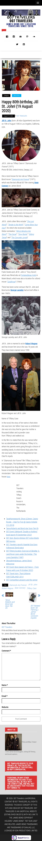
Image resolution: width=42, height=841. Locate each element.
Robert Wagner (31, 343)
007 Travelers (21, 20)
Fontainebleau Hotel (28, 275)
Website (5, 707)
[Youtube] (24, 44)
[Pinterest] (27, 36)
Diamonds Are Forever (20, 179)
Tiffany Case (31, 588)
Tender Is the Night (15, 224)
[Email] (21, 36)
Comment (6, 651)
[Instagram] (14, 36)
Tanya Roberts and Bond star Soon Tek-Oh (10, 604)
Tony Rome (22, 234)
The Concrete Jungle (19, 237)
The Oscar (12, 234)
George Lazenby (17, 290)
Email (5, 696)
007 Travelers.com (21, 798)
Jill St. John (6, 120)
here (8, 476)
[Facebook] (7, 36)
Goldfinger (11, 282)
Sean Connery (20, 588)
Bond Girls (17, 95)
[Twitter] (17, 44)
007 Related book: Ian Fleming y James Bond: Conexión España (35, 612)
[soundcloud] (34, 36)
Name (5, 685)
